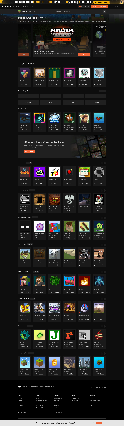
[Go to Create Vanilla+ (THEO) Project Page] (54, 203)
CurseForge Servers (58, 412)
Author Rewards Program (41, 403)
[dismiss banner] (122, 2)
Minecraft (20, 400)
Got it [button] (98, 422)
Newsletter (56, 405)
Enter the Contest (84, 54)
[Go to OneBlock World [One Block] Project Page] (99, 366)
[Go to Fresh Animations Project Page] (24, 284)
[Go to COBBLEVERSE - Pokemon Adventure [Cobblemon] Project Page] (84, 311)
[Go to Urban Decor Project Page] (69, 77)
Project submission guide (41, 400)
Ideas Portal (56, 400)
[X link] (102, 387)
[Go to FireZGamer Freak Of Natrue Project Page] (54, 230)
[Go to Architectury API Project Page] (69, 339)
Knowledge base (75, 398)
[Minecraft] (19, 11)
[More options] (121, 6)
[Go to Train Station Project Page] (69, 257)
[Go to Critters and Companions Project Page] (84, 122)
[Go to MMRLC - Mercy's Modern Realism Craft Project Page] (84, 203)
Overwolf (92, 398)
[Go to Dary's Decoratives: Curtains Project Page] (54, 77)
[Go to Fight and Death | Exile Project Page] (84, 257)
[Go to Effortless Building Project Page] (84, 77)
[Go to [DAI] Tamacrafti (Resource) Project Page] (99, 230)
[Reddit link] (105, 387)
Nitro (91, 405)
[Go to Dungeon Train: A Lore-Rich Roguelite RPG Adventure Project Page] (99, 176)
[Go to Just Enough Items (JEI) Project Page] (54, 339)
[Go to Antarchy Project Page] (99, 122)
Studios (29, 6)
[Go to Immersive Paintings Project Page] (39, 77)
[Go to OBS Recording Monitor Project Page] (69, 176)
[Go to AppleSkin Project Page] (99, 339)
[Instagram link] (91, 387)
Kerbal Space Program (23, 410)
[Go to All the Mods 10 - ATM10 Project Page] (24, 311)
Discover (24, 11)
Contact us (74, 403)
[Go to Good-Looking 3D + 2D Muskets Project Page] (84, 230)
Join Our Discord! (58, 398)
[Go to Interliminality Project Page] (39, 257)
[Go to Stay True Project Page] (69, 284)
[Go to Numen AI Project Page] (39, 176)
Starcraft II (20, 407)
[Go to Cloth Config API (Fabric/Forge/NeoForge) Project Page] (39, 339)
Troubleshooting (75, 400)
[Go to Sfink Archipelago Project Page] (99, 257)
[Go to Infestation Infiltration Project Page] (99, 203)
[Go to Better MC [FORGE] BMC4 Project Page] (54, 311)
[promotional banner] (62, 2)
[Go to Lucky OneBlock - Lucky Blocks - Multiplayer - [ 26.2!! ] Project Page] (54, 366)
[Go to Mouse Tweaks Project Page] (84, 339)
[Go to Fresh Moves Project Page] (39, 284)
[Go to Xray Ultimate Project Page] (99, 284)
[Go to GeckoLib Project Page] (24, 339)
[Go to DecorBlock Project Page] (24, 77)
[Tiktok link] (94, 387)
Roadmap (56, 407)
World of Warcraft (22, 403)
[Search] (104, 11)
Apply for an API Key (40, 405)
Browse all (102, 91)
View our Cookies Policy (68, 423)
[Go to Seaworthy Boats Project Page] (24, 122)
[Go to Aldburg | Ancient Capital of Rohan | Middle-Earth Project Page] (54, 257)
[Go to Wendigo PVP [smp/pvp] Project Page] (24, 230)
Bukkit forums (57, 410)
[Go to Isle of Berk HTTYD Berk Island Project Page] (69, 366)
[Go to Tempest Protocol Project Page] (54, 122)
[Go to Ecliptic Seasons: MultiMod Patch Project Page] (84, 176)
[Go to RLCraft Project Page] (99, 311)
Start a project (39, 398)
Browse (15, 6)
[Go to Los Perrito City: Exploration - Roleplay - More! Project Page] (84, 366)
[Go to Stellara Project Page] (39, 122)
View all (29, 163)
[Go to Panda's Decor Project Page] (99, 77)
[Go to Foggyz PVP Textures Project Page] (39, 230)
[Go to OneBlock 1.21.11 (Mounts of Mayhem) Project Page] (39, 366)
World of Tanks (21, 414)
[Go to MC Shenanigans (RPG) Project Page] (24, 203)
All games (20, 398)
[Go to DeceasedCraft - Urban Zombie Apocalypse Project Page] (39, 311)
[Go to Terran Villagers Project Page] (69, 230)
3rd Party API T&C (40, 407)
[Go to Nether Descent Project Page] (24, 176)
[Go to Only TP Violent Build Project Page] (54, 176)
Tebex (91, 403)
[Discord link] (99, 387)
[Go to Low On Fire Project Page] (84, 284)
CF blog (55, 403)
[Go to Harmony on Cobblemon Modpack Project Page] (69, 203)
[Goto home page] (6, 6)
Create (22, 6)
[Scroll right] (105, 163)
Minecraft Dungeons (22, 412)
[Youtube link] (97, 387)
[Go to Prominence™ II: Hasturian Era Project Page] (69, 311)
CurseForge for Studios (95, 400)
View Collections (29, 151)
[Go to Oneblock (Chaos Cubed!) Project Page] (24, 366)
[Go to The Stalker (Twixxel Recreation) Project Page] (39, 203)
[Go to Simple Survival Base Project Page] (24, 257)
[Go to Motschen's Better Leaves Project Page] (54, 284)
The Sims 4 (20, 405)
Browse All (32, 11)
